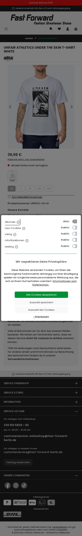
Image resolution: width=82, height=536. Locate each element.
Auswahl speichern (41, 302)
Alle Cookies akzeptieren (41, 294)
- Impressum (41, 316)
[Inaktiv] (76, 227)
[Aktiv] (76, 221)
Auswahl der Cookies (41, 309)
